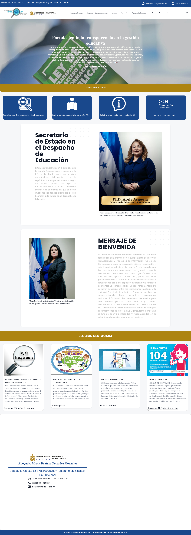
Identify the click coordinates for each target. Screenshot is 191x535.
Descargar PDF (10, 408)
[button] (154, 3)
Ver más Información (95, 66)
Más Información (26, 408)
